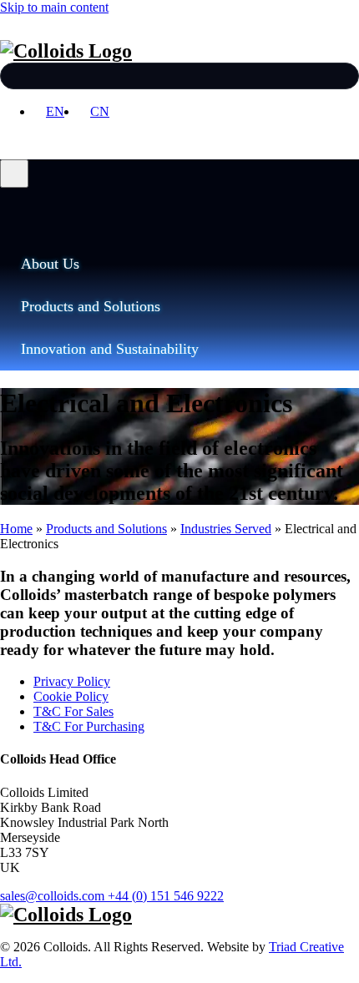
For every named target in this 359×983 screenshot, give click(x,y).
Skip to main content (54, 7)
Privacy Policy (71, 681)
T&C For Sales (73, 711)
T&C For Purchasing (88, 726)
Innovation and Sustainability (110, 348)
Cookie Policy (71, 696)
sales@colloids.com (52, 896)
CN (99, 111)
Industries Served (225, 529)
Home (16, 529)
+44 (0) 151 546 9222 (166, 896)
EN (55, 111)
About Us (50, 263)
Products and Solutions (90, 306)
